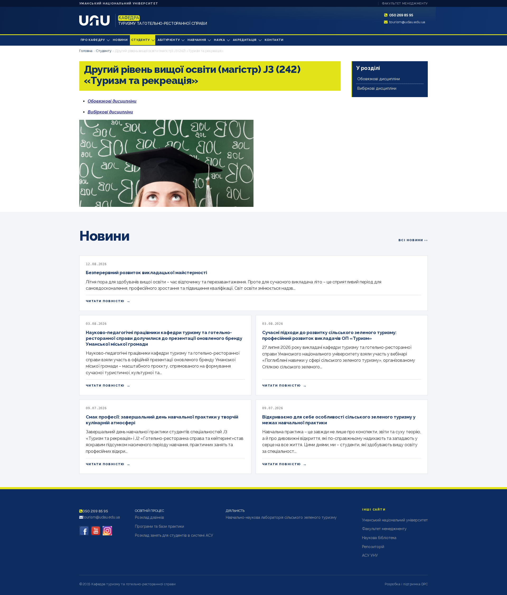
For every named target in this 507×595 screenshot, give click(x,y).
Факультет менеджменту (405, 3)
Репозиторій (373, 547)
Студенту (140, 40)
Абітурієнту (169, 40)
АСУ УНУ (370, 555)
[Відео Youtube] (95, 530)
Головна (85, 51)
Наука (219, 40)
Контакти (274, 40)
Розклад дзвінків (149, 517)
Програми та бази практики (159, 526)
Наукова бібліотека (379, 538)
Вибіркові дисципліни (376, 88)
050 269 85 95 (401, 15)
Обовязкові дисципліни (378, 79)
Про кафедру (93, 40)
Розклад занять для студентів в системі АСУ (174, 535)
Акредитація (245, 40)
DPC (424, 584)
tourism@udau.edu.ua (407, 22)
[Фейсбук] (84, 530)
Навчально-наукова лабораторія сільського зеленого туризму (281, 517)
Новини (120, 40)
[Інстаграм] (107, 530)
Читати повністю (108, 301)
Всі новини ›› (413, 240)
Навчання (196, 40)
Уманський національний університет (118, 3)
